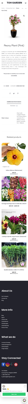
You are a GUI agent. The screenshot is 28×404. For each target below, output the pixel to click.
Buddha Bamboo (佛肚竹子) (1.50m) (14, 270)
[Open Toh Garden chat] (24, 400)
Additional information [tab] (14, 102)
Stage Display (5, 348)
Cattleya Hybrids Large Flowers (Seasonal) (14, 236)
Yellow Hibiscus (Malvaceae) (14, 170)
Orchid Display (5, 346)
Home (3, 8)
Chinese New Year (10, 8)
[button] (24, 15)
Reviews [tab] (13, 106)
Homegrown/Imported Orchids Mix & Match (14, 203)
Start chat (14, 394)
